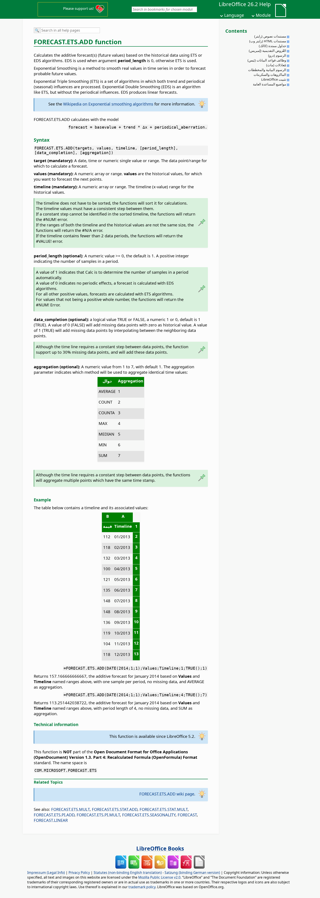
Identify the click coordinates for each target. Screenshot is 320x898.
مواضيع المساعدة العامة (269, 84)
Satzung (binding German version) (192, 872)
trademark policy (141, 886)
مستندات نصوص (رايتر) (270, 36)
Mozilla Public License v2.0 (159, 877)
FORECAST (187, 814)
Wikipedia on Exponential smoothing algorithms (108, 104)
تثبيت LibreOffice (273, 79)
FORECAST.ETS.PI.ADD (54, 814)
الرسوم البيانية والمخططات (267, 70)
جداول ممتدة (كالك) (272, 46)
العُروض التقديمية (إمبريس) (267, 50)
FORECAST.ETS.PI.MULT (98, 814)
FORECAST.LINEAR (51, 820)
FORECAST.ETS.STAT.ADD (114, 809)
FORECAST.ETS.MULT (70, 809)
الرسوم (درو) (277, 55)
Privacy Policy (79, 872)
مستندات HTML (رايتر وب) (267, 41)
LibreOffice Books (160, 848)
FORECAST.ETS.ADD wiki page (166, 793)
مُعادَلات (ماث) (276, 65)
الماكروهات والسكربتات (270, 74)
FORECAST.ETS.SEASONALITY (148, 814)
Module (263, 15)
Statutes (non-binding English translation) (128, 872)
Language (234, 15)
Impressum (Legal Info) (46, 872)
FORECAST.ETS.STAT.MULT (164, 809)
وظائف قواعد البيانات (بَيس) (267, 60)
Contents (236, 30)
